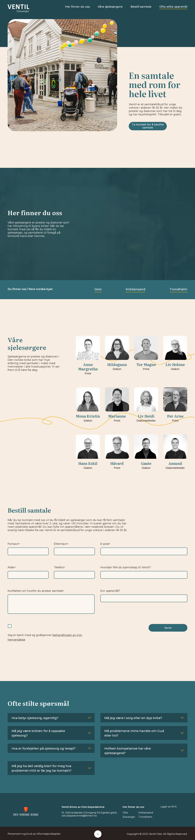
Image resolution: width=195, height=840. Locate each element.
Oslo (98, 289)
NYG (174, 806)
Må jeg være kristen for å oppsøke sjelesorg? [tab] (38, 733)
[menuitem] (77, 6)
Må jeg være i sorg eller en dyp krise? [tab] (133, 718)
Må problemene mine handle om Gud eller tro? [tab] (134, 733)
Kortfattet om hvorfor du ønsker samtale (36, 591)
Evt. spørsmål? (110, 591)
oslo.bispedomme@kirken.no (79, 815)
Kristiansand (135, 289)
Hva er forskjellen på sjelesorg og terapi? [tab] (44, 748)
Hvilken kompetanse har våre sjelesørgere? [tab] (127, 751)
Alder (12, 567)
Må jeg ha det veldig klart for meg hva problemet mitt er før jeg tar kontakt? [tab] (41, 768)
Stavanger (129, 816)
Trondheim (178, 289)
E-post (105, 544)
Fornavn (14, 544)
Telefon (59, 567)
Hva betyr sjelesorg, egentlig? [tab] (35, 718)
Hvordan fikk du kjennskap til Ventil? (125, 567)
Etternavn (61, 544)
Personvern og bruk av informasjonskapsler (34, 833)
